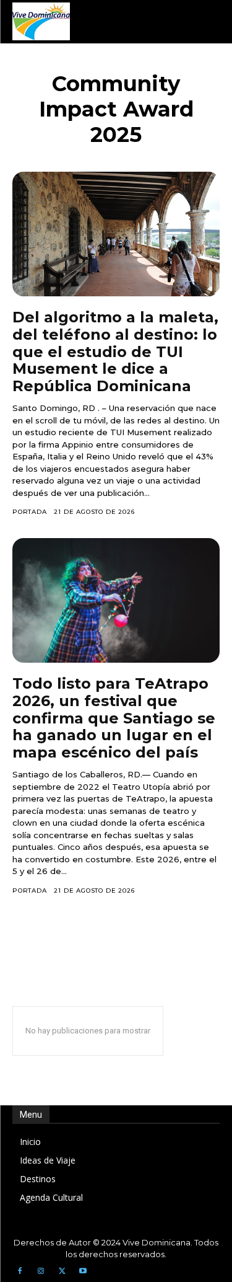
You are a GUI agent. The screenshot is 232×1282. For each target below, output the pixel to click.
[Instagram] (40, 1271)
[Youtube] (82, 1271)
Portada (29, 512)
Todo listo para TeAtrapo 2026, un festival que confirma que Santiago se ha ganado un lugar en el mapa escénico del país (113, 717)
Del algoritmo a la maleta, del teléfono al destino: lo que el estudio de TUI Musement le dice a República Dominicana (115, 351)
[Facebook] (19, 1271)
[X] (61, 1271)
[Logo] (41, 21)
